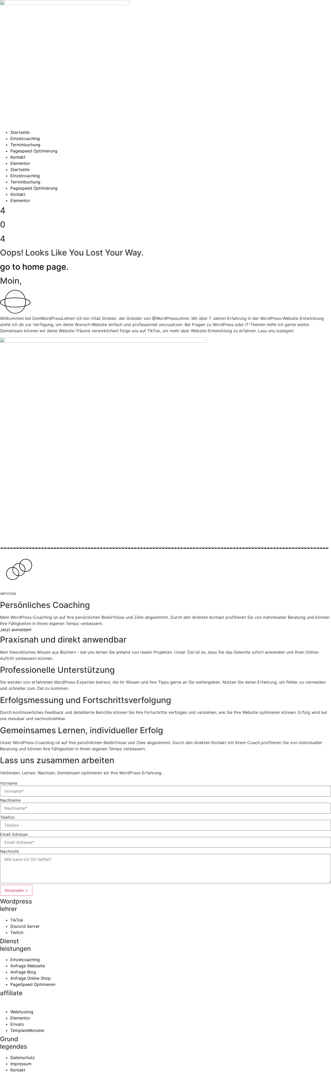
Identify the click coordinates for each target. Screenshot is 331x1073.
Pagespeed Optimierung (33, 150)
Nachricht (9, 851)
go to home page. (34, 267)
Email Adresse (14, 834)
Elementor (20, 163)
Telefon (7, 817)
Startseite (19, 132)
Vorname (8, 783)
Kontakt (17, 157)
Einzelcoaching (25, 138)
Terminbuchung (25, 144)
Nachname (10, 800)
